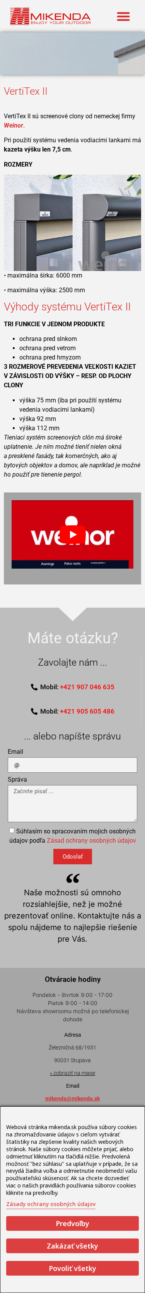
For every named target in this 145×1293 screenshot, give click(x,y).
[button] (123, 16)
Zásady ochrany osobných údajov (51, 1204)
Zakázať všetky (72, 1245)
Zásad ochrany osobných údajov (91, 840)
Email (15, 752)
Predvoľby (72, 1223)
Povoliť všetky (72, 1268)
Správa (17, 780)
